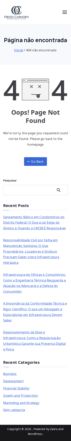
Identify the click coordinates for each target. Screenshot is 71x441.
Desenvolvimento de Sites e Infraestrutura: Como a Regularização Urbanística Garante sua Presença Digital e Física (34, 340)
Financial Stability (16, 388)
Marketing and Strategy (21, 403)
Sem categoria (14, 410)
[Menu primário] (65, 12)
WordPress (35, 434)
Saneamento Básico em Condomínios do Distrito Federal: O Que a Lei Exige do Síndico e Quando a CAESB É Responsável (34, 222)
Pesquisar (10, 180)
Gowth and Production (20, 395)
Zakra (54, 429)
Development (13, 381)
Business (10, 374)
